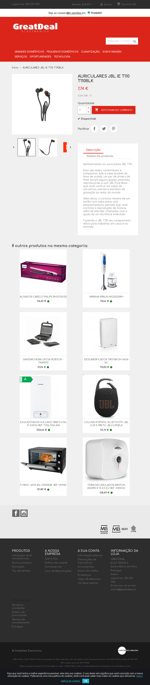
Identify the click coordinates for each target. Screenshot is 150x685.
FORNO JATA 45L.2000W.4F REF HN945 (43, 485)
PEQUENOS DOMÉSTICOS (62, 51)
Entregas (17, 626)
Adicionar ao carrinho (113, 110)
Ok (85, 681)
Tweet (104, 128)
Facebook (16, 513)
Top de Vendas (21, 571)
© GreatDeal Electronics (27, 651)
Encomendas (86, 567)
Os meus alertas (88, 583)
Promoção (18, 567)
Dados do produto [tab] (100, 156)
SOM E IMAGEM (111, 51)
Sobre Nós (51, 558)
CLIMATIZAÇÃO (90, 51)
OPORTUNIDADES (40, 56)
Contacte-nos (53, 567)
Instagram (24, 513)
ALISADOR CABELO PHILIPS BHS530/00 (43, 296)
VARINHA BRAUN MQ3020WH (106, 296)
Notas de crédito (88, 571)
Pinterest (113, 128)
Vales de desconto (89, 579)
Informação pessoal (90, 555)
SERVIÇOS (21, 56)
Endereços (84, 575)
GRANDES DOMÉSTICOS (29, 51)
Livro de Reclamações (58, 571)
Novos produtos (22, 563)
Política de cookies (56, 563)
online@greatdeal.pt (123, 589)
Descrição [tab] (93, 149)
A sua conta (88, 551)
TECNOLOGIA (62, 56)
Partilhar (94, 128)
